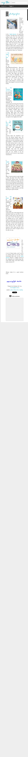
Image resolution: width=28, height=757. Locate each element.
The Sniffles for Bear (7, 55)
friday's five (15, 14)
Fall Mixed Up (8, 197)
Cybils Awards (12, 34)
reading (21, 290)
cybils (11, 290)
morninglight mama (14, 287)
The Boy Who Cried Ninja (8, 123)
